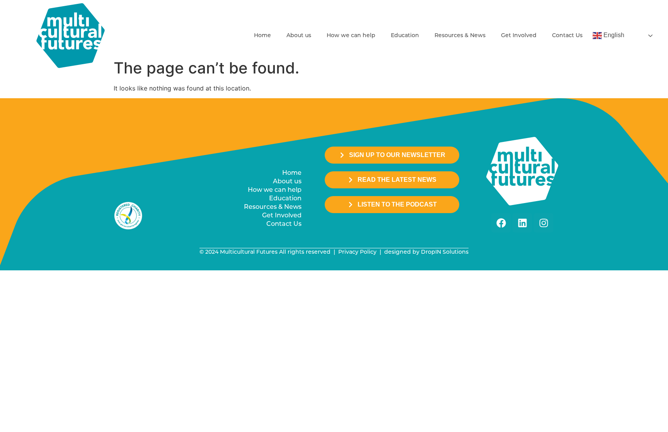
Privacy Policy (357, 252)
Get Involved (519, 36)
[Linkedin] (522, 222)
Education (405, 36)
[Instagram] (543, 222)
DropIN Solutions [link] (445, 252)
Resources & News (460, 36)
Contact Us (567, 36)
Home (262, 36)
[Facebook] (501, 222)
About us (298, 36)
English (613, 35)
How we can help (351, 36)
